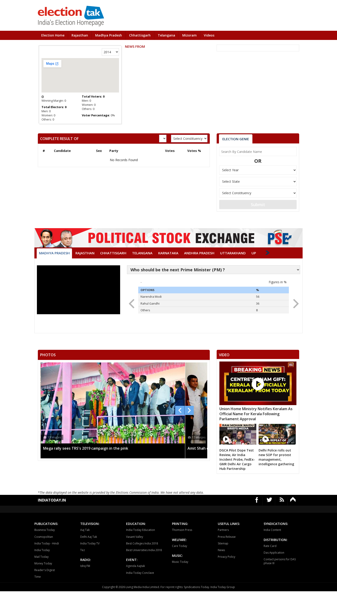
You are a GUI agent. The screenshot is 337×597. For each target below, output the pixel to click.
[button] (294, 302)
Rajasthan (80, 35)
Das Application (274, 553)
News (221, 550)
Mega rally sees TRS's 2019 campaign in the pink (85, 448)
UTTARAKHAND (233, 253)
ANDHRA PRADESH (199, 253)
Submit (258, 204)
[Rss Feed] (282, 501)
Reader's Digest (44, 570)
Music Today (180, 562)
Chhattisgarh (140, 35)
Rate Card (270, 546)
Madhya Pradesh (108, 35)
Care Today (179, 546)
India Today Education (140, 530)
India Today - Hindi (46, 543)
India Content (272, 530)
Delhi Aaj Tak (88, 537)
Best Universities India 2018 (144, 550)
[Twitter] (269, 501)
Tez (82, 550)
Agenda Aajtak (135, 566)
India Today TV (89, 543)
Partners (223, 530)
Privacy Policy (226, 557)
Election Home (52, 35)
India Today (42, 550)
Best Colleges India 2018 (142, 543)
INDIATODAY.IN (52, 500)
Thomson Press (182, 530)
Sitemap (223, 543)
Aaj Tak (85, 530)
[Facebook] (257, 501)
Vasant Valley (134, 537)
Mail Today (41, 557)
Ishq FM (85, 566)
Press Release (227, 537)
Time (37, 577)
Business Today (44, 530)
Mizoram (189, 35)
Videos (209, 35)
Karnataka (168, 253)
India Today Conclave (140, 573)
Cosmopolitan (43, 537)
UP (253, 253)
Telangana (166, 35)
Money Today (43, 563)
